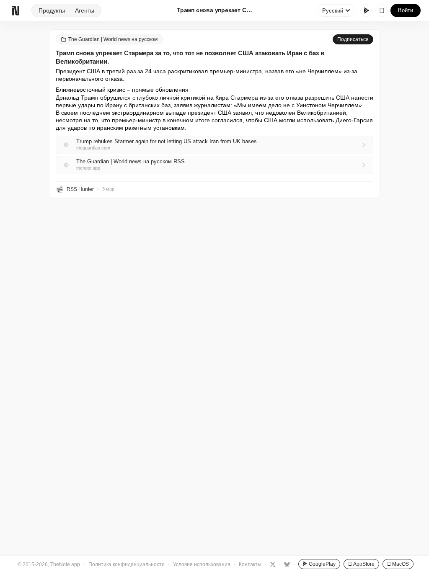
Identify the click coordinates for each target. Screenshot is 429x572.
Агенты (84, 10)
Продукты (52, 10)
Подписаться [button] (353, 39)
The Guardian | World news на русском (113, 39)
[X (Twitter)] (272, 564)
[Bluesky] (286, 564)
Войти (405, 10)
